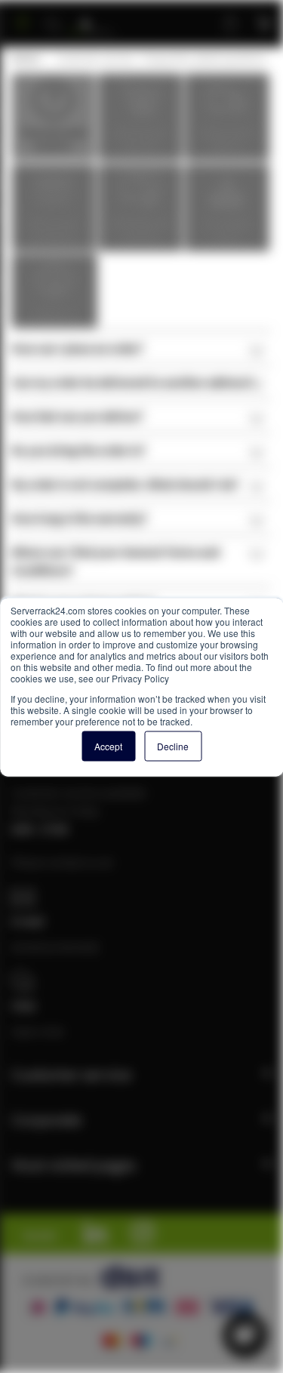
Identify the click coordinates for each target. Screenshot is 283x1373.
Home (24, 58)
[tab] (141, 348)
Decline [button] (173, 745)
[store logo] (91, 17)
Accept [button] (108, 745)
